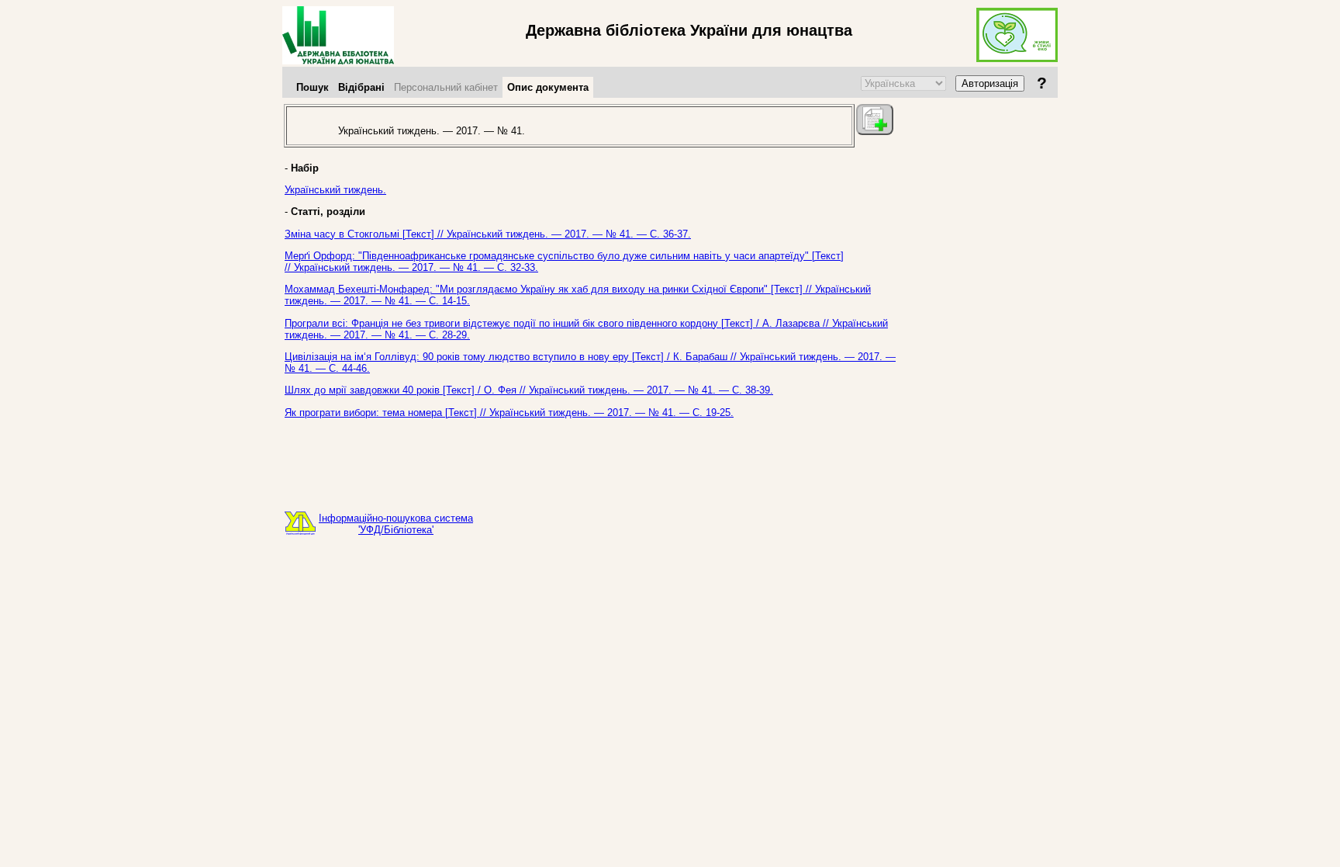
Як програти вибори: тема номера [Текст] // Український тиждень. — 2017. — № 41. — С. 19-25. (509, 412)
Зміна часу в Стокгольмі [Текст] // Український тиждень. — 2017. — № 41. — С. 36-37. (488, 234)
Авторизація (990, 83)
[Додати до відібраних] (874, 119)
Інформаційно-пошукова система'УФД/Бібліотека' (396, 524)
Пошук (312, 87)
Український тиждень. (335, 190)
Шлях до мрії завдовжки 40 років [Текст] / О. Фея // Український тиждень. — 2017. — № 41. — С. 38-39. (529, 390)
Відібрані (361, 87)
